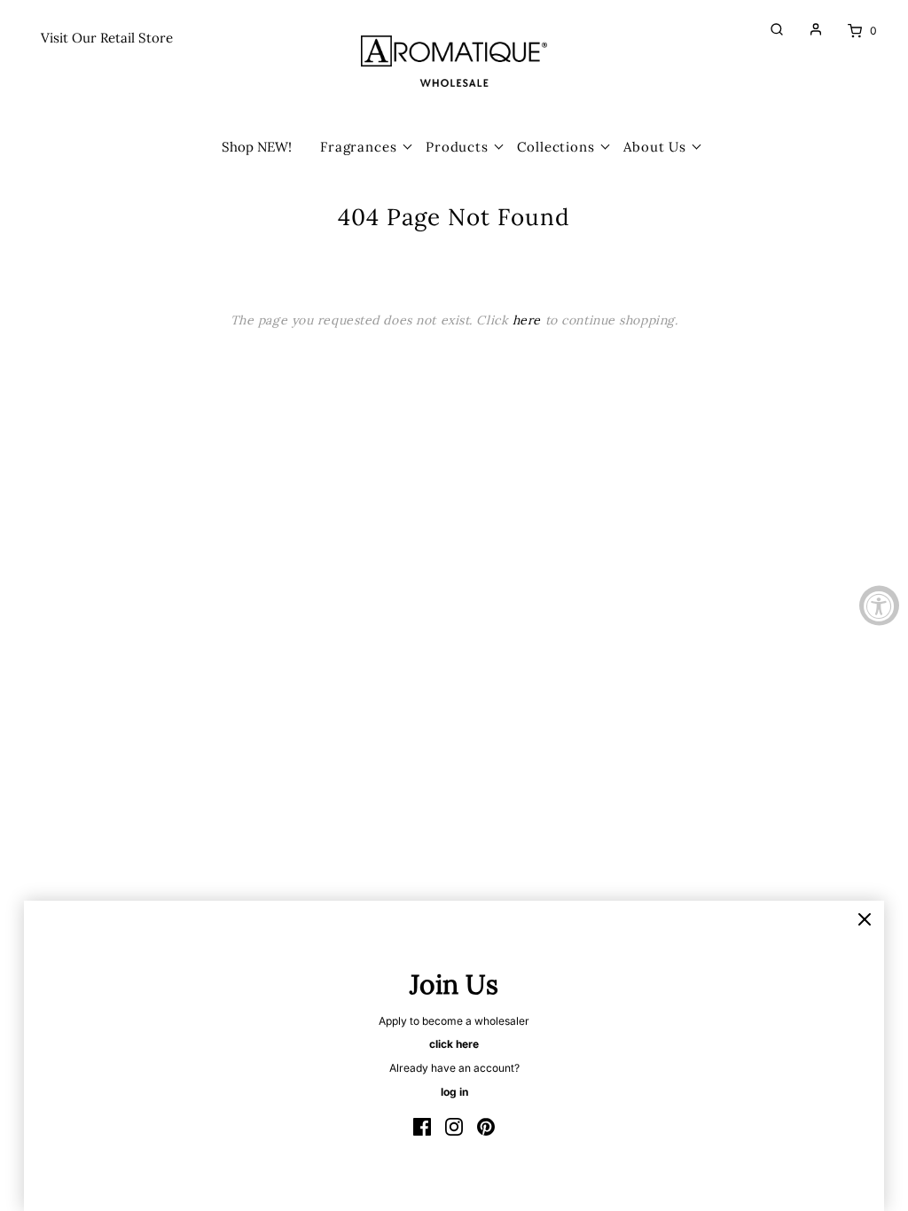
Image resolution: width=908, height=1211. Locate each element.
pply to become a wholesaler (457, 1020)
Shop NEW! (257, 146)
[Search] (767, 29)
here (527, 320)
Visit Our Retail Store (107, 37)
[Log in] (806, 29)
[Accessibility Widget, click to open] (879, 606)
